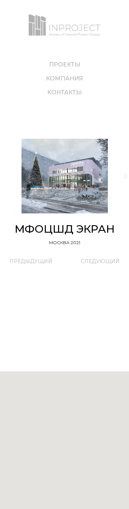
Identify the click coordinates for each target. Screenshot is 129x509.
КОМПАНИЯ (64, 78)
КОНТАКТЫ (64, 92)
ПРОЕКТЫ (64, 64)
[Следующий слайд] (125, 176)
